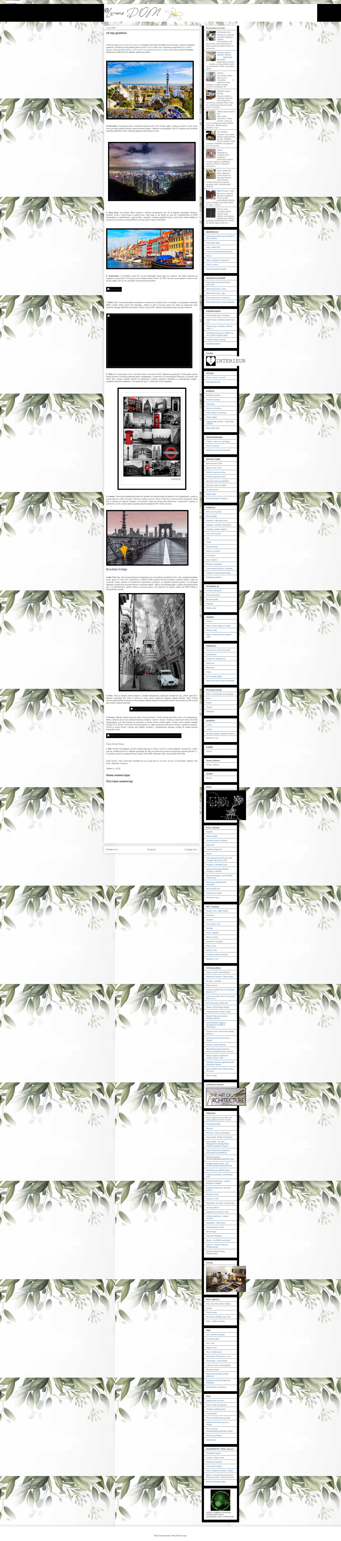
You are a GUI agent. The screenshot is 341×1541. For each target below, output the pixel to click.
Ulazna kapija (211, 836)
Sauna (209, 778)
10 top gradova (212, 1207)
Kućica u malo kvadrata (216, 1045)
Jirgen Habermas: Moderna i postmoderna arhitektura (218, 1151)
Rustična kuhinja (213, 400)
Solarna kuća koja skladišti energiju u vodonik (217, 870)
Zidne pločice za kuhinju (216, 413)
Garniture (210, 915)
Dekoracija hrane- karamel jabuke (220, 302)
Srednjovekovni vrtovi (215, 1227)
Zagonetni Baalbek (214, 1236)
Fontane (209, 920)
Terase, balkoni (212, 765)
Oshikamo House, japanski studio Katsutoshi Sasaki (220, 1063)
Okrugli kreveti (212, 490)
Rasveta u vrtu (212, 738)
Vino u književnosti (214, 1352)
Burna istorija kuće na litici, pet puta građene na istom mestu (219, 1118)
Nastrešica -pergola (214, 941)
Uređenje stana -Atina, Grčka (218, 1012)
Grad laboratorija (213, 1124)
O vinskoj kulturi (212, 1339)
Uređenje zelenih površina (217, 954)
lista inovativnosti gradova (129, 45)
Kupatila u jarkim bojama (216, 529)
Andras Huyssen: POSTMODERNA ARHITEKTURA (220, 1158)
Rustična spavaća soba (216, 476)
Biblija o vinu (211, 1348)
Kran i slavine (211, 560)
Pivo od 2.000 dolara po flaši (218, 1418)
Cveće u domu (212, 265)
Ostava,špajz (211, 417)
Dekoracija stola (224, 32)
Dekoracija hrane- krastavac (218, 298)
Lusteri (209, 725)
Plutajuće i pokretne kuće (216, 865)
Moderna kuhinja (213, 395)
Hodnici (220, 73)
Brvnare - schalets (213, 981)
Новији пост (112, 849)
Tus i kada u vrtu (213, 924)
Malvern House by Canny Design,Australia (216, 1017)
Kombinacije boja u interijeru (218, 315)
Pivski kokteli (211, 1312)
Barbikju (209, 928)
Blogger (184, 1536)
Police (208, 672)
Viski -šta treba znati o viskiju (218, 1304)
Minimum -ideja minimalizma (218, 1133)
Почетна (151, 849)
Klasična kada (212, 547)
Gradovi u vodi (212, 1199)
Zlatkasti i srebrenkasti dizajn (218, 573)
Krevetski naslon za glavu (217, 498)
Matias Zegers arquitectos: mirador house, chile (217, 1056)
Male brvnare (211, 985)
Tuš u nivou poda (213, 533)
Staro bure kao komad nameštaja (220, 680)
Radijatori (210, 711)
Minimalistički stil (213, 889)
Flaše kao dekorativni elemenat (219, 251)
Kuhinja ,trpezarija (213, 590)
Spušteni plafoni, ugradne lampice (224, 54)
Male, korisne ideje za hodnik (218, 626)
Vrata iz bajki (211, 1075)
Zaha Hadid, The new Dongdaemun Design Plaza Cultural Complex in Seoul (217, 1143)
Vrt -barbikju (222, 132)
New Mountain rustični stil (217, 1003)
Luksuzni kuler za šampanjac (218, 1365)
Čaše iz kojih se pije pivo (216, 1405)
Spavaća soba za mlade (216, 485)
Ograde (209, 832)
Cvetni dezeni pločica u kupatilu (219, 568)
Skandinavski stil (213, 382)
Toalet (208, 542)
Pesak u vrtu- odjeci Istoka (217, 911)
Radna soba (211, 608)
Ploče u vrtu (211, 946)
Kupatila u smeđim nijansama (218, 525)
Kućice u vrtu (211, 950)
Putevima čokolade (214, 1462)
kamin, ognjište (212, 933)
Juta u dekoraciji (224, 170)
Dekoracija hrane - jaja (215, 293)
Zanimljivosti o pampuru (216, 1387)
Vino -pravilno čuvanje (215, 1334)
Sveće (208, 256)
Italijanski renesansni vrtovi (217, 1212)
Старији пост (191, 849)
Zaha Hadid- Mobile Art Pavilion (219, 1137)
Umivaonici (210, 555)
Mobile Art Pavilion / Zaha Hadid (219, 976)
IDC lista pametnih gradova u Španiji (155, 50)
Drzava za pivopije (214, 1435)
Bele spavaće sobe (214, 463)
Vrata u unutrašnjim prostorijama (220, 694)
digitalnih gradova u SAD (127, 50)
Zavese (209, 707)
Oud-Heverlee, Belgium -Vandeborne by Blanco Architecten (216, 1025)
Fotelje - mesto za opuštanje (218, 441)
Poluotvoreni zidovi (214, 893)
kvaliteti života (146, 47)
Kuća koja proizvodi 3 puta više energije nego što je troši (219, 859)
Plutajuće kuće (212, 1194)
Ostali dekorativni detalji (216, 269)
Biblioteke (210, 667)
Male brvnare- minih (225, 191)
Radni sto (210, 663)
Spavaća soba (212, 599)
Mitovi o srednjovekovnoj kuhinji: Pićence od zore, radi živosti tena (220, 1476)
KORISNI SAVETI (213, 344)
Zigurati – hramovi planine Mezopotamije (217, 1246)
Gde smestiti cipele (214, 676)
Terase (209, 853)
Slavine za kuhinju (213, 408)
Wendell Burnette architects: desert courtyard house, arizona (219, 1050)
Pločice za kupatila (214, 564)
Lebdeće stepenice (214, 849)
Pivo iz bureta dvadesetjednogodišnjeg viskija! (219, 1430)
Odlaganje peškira (213, 577)
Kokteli (209, 1308)
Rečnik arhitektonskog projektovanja (215, 1252)
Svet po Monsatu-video (216, 1482)
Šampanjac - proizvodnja (216, 1361)
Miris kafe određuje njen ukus (218, 1317)
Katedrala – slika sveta (215, 1223)
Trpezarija (210, 404)
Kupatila (209, 604)
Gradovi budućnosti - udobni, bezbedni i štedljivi (218, 1182)
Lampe (209, 729)
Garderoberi (211, 654)
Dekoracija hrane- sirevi (216, 289)
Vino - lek (210, 1343)
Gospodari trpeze (213, 1453)
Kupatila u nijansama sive (217, 520)
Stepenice (210, 845)
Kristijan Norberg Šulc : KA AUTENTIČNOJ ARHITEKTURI (219, 1164)
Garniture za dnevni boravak (218, 450)
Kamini (209, 751)
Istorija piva (211, 1440)
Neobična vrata (212, 897)
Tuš (207, 538)
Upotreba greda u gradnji (216, 840)
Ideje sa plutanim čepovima (217, 260)
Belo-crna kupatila (213, 512)
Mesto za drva (212, 937)
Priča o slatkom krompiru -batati (219, 1470)
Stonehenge (211, 1231)
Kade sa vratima (213, 551)
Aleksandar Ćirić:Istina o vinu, (218, 1356)
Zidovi (219, 150)
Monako (209, 1128)
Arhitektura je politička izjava (218, 1170)
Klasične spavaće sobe (215, 472)
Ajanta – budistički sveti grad (218, 1240)
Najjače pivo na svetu (215, 1400)
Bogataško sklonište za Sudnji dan (220, 1203)
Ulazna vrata (222, 209)
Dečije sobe (211, 494)
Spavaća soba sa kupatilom (217, 481)
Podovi (209, 703)
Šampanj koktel (212, 1369)
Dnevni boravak (212, 446)
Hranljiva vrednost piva (215, 1409)
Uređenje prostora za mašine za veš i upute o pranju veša (219, 334)
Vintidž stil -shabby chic (216, 659)
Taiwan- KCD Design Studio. (218, 1007)
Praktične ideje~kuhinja (216, 339)
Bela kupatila (211, 516)
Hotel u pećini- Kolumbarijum (218, 972)
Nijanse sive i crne (213, 468)
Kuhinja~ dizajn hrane (215, 1457)
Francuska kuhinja (214, 1466)
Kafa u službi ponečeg (215, 1321)
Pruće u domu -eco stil (215, 377)
